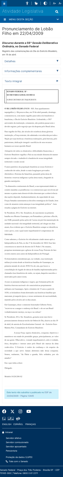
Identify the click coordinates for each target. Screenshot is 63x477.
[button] (27, 3)
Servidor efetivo (13, 438)
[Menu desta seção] (5, 19)
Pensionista (11, 450)
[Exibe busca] (57, 11)
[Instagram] (20, 411)
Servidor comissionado (17, 442)
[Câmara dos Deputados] (4, 418)
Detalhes (10, 61)
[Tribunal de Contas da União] (17, 418)
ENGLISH (6, 424)
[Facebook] (5, 411)
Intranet (9, 432)
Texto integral (13, 81)
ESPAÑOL (18, 424)
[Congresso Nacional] (11, 418)
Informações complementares (23, 71)
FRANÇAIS (30, 424)
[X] (12, 411)
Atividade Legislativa (22, 11)
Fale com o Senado (18, 461)
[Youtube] (27, 411)
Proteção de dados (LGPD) (19, 457)
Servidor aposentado (16, 446)
